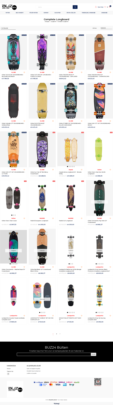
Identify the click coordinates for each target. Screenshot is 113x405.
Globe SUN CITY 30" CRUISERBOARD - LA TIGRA (13, 172)
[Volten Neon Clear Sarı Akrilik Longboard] (99, 149)
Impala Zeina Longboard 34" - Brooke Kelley (70, 172)
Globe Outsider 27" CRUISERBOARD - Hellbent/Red (13, 124)
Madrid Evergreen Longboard (39, 220)
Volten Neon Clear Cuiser (9, 220)
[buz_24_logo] (15, 389)
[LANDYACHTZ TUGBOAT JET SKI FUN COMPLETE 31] (42, 295)
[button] (10, 69)
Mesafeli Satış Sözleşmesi (33, 371)
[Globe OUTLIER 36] (42, 52)
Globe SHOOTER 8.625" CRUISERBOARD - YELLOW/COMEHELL (37, 124)
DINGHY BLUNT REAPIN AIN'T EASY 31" (70, 318)
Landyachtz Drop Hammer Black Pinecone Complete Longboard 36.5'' (99, 270)
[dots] (75, 7)
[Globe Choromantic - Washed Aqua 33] (13, 247)
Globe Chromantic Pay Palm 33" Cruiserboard (97, 221)
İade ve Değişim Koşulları (33, 368)
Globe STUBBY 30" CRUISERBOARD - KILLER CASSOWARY (70, 124)
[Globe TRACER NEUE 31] (70, 52)
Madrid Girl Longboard (65, 220)
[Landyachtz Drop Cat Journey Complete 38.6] (99, 295)
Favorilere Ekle (24, 72)
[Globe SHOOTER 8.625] (42, 101)
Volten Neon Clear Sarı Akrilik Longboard (96, 172)
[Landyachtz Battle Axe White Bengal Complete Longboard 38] (70, 247)
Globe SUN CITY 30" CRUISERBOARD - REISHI (99, 124)
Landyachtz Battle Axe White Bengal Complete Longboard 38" (70, 270)
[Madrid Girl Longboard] (70, 198)
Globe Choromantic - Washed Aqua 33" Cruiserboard (13, 270)
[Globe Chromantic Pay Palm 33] (99, 198)
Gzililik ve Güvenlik (31, 373)
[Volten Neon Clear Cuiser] (13, 198)
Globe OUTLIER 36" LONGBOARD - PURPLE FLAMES (41, 75)
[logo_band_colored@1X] (56, 384)
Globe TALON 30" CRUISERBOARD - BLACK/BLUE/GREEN (13, 75)
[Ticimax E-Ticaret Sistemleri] (56, 404)
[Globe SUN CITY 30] (99, 101)
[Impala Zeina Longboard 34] (70, 149)
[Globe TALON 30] (13, 52)
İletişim (9, 368)
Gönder (93, 354)
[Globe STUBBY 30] (70, 101)
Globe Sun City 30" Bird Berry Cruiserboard (39, 172)
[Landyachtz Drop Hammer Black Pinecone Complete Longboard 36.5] (99, 247)
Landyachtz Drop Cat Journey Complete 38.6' (97, 318)
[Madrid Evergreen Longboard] (42, 198)
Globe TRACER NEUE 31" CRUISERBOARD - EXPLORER (68, 75)
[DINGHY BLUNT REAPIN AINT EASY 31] (70, 295)
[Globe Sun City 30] (42, 149)
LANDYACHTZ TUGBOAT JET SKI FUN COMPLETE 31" (41, 318)
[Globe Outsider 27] (13, 101)
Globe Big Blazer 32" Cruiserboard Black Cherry (40, 270)
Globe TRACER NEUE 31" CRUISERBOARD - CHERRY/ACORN (98, 75)
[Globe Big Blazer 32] (42, 247)
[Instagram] (8, 374)
